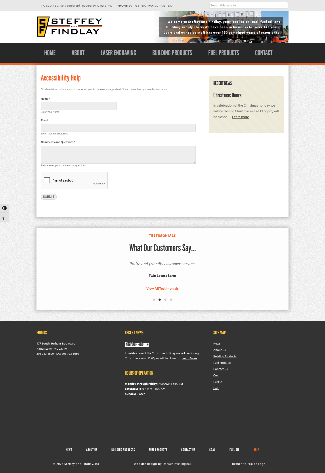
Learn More (189, 358)
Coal (216, 375)
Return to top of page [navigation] (248, 464)
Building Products (225, 356)
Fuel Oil (218, 382)
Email (45, 120)
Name (45, 98)
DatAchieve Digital (177, 464)
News (216, 343)
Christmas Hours (227, 95)
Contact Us (220, 369)
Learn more (240, 117)
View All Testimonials (162, 288)
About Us (219, 350)
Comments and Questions (58, 142)
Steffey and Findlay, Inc (69, 26)
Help (216, 388)
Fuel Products (222, 363)
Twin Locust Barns (162, 275)
